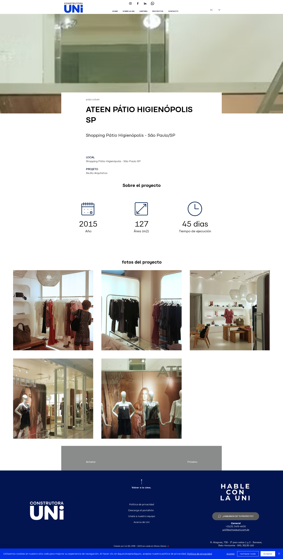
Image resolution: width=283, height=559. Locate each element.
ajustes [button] (230, 553)
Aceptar (267, 553)
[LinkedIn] (145, 3)
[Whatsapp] (152, 3)
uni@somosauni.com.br (235, 529)
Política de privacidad (199, 553)
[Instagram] (130, 3)
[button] (158, 11)
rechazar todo (248, 553)
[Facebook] (137, 3)
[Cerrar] (279, 553)
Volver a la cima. (141, 487)
